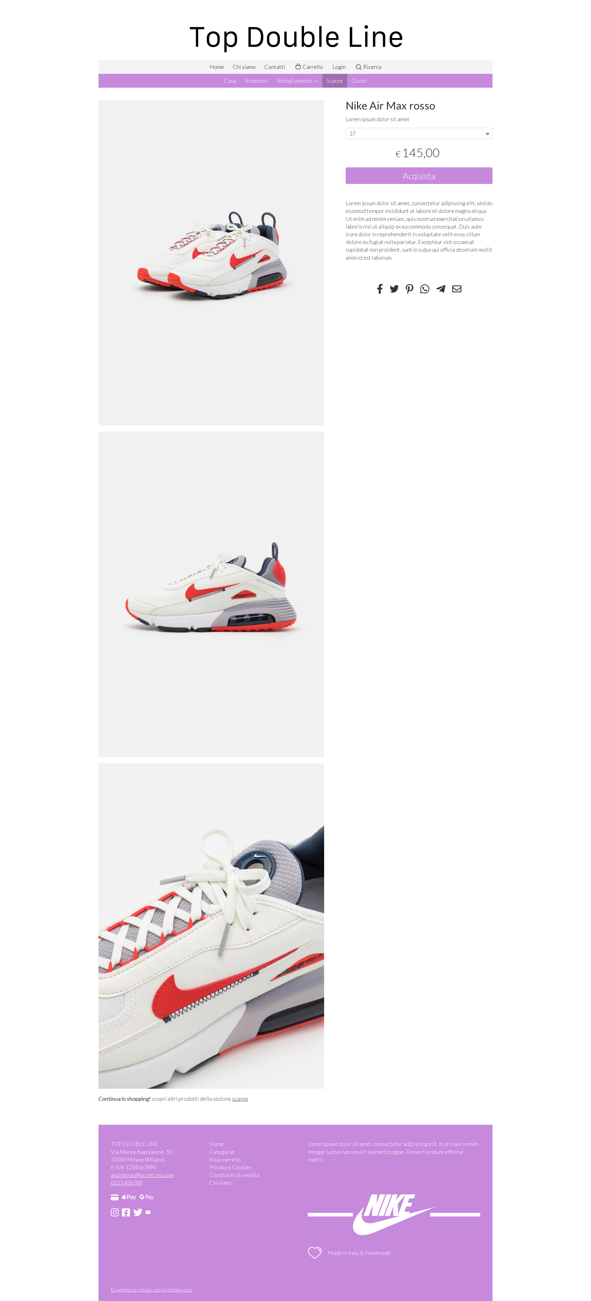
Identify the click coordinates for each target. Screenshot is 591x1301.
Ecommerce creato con (151, 1289)
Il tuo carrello (225, 1159)
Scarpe (335, 80)
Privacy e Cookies (230, 1167)
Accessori (256, 80)
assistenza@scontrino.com (142, 1174)
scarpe (240, 1098)
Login (339, 66)
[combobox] (419, 134)
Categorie (221, 1151)
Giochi (359, 80)
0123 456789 (127, 1182)
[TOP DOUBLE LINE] (295, 30)
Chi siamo (244, 66)
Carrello (312, 66)
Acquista (419, 176)
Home (217, 66)
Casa (230, 80)
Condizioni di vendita (234, 1174)
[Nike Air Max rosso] (211, 262)
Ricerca (371, 66)
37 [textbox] (352, 133)
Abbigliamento (295, 80)
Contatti (274, 66)
